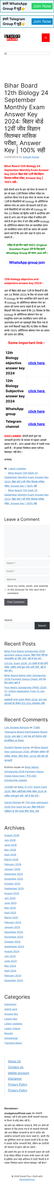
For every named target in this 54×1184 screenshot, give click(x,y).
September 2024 (14, 946)
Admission (10, 1004)
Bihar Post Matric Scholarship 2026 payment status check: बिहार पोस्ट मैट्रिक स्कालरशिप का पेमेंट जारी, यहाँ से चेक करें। (26, 655)
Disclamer (15, 1078)
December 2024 (13, 932)
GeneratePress (27, 1179)
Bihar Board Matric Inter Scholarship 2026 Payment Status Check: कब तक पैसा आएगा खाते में (25, 679)
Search (8, 620)
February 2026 (12, 864)
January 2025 (12, 927)
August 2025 (11, 893)
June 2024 (10, 961)
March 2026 (11, 859)
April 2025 (10, 912)
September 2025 (14, 888)
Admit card (10, 1009)
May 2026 (10, 849)
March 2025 (11, 917)
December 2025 (13, 874)
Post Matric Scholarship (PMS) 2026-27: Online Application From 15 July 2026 (25, 691)
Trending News (13, 1043)
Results (8, 1033)
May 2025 (10, 907)
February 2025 (12, 922)
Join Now (42, 6)
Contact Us (15, 1067)
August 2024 (11, 951)
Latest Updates (17, 468)
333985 (9, 787)
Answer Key (11, 1014)
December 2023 (13, 980)
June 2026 (10, 845)
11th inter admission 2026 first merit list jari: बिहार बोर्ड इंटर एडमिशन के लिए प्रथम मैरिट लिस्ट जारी (26, 807)
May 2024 (10, 965)
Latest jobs (10, 1018)
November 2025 (13, 878)
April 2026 (10, 854)
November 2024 (13, 936)
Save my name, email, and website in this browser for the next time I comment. (27, 590)
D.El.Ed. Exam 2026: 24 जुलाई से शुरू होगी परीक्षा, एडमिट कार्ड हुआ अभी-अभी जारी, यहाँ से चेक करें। (26, 667)
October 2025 (12, 883)
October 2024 (12, 941)
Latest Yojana (12, 1028)
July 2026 (10, 840)
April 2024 (10, 970)
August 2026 (11, 835)
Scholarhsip (11, 1038)
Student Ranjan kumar (17, 747)
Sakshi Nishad (12, 802)
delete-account (18, 1073)
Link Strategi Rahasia (16, 727)
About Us (14, 1061)
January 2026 (12, 869)
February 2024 (12, 975)
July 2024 (10, 956)
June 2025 (10, 903)
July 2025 (10, 898)
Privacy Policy (17, 1084)
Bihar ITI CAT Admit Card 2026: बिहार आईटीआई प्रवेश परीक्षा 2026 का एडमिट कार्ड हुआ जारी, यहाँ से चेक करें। (25, 791)
